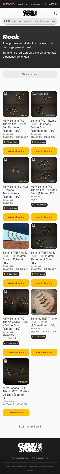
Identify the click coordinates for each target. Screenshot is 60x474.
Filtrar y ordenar (29, 74)
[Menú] (6, 13)
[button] (16, 151)
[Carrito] (54, 13)
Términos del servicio (20, 458)
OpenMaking (22, 466)
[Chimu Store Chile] (29, 13)
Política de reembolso (40, 458)
